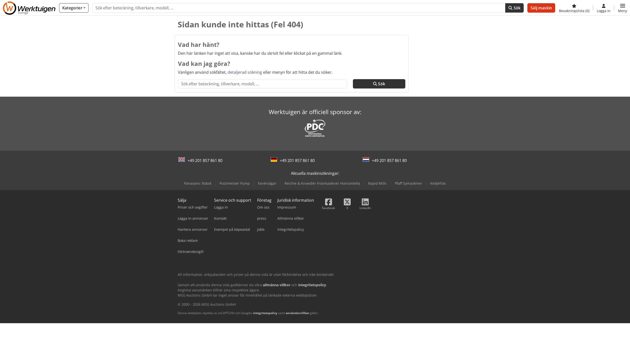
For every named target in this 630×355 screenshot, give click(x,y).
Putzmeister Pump (235, 183)
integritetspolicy (265, 313)
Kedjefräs (438, 183)
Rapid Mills (377, 183)
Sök (517, 8)
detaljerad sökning (245, 72)
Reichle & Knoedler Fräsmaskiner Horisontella (322, 183)
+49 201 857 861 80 (205, 160)
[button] (622, 8)
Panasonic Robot (197, 183)
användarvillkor (297, 313)
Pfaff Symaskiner (408, 183)
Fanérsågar (267, 183)
